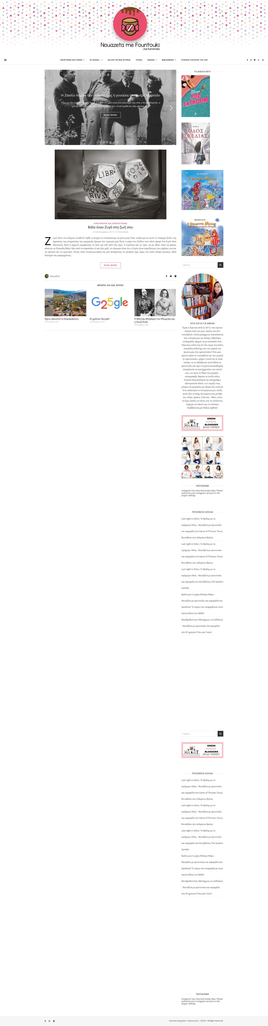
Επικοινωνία (193, 1020)
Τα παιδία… (95, 60)
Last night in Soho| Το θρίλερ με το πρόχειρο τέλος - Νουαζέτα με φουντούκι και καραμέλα (201, 525)
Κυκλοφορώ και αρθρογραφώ (110, 223)
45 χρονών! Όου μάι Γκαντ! (199, 632)
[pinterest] (254, 60)
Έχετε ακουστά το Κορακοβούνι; (62, 318)
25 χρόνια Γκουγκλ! (99, 318)
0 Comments (122, 231)
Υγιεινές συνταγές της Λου (194, 60)
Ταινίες (151, 60)
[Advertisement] (202, 683)
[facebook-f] (247, 60)
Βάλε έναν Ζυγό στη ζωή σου (110, 227)
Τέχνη (139, 60)
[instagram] (251, 60)
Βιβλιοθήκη (168, 60)
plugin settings (188, 495)
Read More (110, 265)
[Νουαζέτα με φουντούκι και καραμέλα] (134, 28)
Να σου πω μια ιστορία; (119, 60)
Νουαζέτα (55, 276)
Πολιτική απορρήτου (178, 1020)
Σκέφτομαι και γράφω (71, 60)
